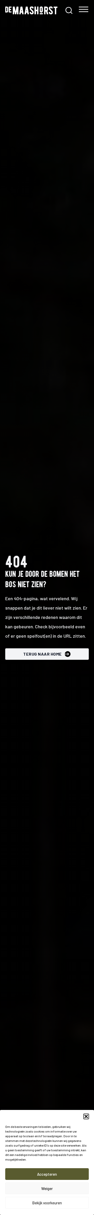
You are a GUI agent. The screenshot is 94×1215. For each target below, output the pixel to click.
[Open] (83, 10)
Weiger (47, 1188)
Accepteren (47, 1174)
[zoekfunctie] (69, 10)
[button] (86, 1116)
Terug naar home (42, 653)
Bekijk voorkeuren (47, 1202)
